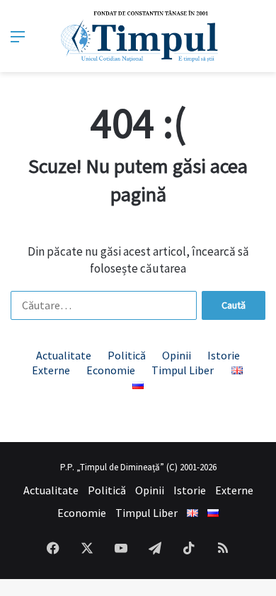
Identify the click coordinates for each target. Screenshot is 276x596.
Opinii (176, 355)
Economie (110, 370)
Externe (51, 370)
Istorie (223, 355)
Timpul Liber (182, 370)
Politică (127, 355)
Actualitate (63, 355)
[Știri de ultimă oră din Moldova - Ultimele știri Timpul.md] (138, 36)
